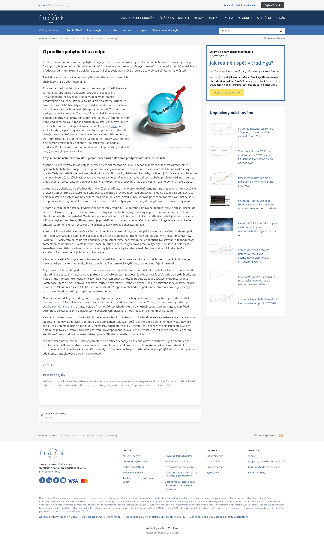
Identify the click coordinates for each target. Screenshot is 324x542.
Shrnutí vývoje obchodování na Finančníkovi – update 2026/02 (257, 301)
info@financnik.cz (49, 471)
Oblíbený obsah (215, 467)
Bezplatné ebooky (133, 472)
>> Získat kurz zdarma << (227, 92)
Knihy (212, 18)
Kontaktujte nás (155, 528)
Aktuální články (131, 456)
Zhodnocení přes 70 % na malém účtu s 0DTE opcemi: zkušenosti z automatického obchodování (255, 157)
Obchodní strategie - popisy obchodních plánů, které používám (180, 485)
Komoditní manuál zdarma (179, 461)
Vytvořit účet (272, 5)
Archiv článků (74, 30)
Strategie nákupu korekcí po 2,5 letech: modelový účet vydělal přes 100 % (255, 132)
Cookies (173, 528)
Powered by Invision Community (162, 532)
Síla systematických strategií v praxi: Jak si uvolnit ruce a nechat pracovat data (256, 280)
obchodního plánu (63, 306)
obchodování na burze (178, 498)
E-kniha (227, 18)
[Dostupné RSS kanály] (281, 435)
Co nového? (46, 5)
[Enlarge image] (164, 110)
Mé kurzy (62, 5)
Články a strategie (175, 18)
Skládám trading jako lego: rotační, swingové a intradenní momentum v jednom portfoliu (257, 204)
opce (114, 126)
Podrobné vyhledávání (135, 461)
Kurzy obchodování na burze (264, 467)
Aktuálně (264, 18)
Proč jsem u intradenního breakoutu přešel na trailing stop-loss (255, 181)
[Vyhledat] (281, 31)
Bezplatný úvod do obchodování (266, 461)
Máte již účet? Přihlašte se (240, 5)
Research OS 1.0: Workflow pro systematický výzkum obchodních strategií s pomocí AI (257, 229)
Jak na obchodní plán (134, 30)
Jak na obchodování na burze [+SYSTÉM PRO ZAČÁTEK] (181, 474)
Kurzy (199, 18)
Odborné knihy (256, 472)
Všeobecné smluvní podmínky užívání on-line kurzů (155, 516)
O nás (280, 18)
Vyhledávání (213, 472)
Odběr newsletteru (133, 467)
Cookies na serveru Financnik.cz (101, 516)
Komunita (245, 18)
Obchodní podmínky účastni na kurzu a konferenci (219, 516)
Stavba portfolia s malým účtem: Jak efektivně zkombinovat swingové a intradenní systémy (253, 255)
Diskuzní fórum (214, 456)
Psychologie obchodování (102, 30)
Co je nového (213, 461)
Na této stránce (263, 30)
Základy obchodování (138, 18)
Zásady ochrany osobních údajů (58, 516)
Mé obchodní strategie (165, 30)
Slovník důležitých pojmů (179, 456)
